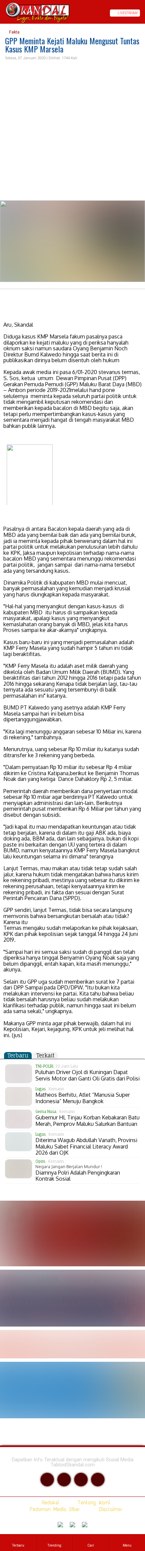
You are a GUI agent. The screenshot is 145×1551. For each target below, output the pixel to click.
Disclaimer (109, 1509)
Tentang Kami (92, 1502)
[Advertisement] (72, 131)
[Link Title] (2, 13)
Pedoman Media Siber (53, 1509)
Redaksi (49, 1502)
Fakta (14, 32)
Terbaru (17, 1055)
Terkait (45, 1055)
